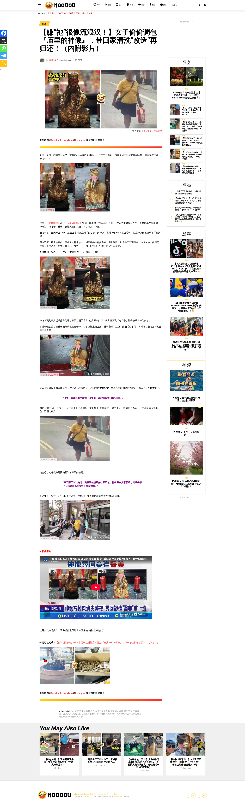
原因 (92, 711)
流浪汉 (75, 714)
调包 (139, 714)
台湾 (97, 711)
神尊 (116, 714)
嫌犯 (121, 711)
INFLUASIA (120, 797)
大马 (48, 13)
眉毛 (107, 714)
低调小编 (52, 60)
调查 (65, 717)
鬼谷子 (80, 717)
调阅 (70, 717)
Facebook (56, 140)
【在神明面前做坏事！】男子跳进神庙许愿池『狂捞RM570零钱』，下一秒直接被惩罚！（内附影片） (107, 642)
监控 (98, 714)
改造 (65, 714)
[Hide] (1, 69)
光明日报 (145, 131)
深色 (81, 714)
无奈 (70, 714)
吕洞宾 (102, 711)
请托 (130, 714)
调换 (61, 717)
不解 (84, 711)
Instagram (80, 140)
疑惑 (94, 714)
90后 (71, 13)
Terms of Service (100, 794)
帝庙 (135, 711)
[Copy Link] (3, 63)
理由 (90, 714)
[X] (3, 40)
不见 (79, 711)
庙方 (139, 711)
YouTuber (62, 13)
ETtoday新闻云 (53, 375)
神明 (121, 714)
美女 (84, 13)
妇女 (117, 711)
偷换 (88, 711)
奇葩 (112, 711)
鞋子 (74, 717)
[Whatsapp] (3, 48)
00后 (78, 13)
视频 (90, 13)
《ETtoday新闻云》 (72, 223)
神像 (112, 714)
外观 (108, 711)
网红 (53, 13)
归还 (61, 714)
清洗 (85, 714)
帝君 (130, 711)
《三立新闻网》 (52, 223)
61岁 (74, 711)
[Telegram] (3, 55)
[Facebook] (3, 33)
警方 (125, 714)
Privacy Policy (112, 794)
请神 (134, 714)
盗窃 (103, 714)
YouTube (68, 140)
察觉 (126, 711)
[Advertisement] (186, 39)
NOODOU (90, 797)
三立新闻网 (157, 131)
